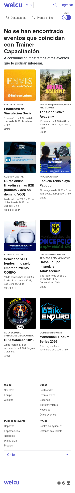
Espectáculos (12, 431)
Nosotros (9, 390)
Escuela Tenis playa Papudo (55, 183)
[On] (66, 17)
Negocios (45, 409)
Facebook (59, 483)
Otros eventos (48, 414)
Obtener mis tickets (51, 431)
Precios (8, 445)
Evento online (45, 18)
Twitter (63, 483)
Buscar (55, 5)
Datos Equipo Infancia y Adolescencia (50, 266)
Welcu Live (10, 440)
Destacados (18, 18)
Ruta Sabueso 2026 (19, 340)
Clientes (8, 400)
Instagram (68, 483)
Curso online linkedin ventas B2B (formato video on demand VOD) (19, 187)
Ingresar (67, 4)
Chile (11, 454)
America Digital (14, 176)
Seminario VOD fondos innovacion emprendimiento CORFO (18, 266)
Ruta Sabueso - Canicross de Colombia (19, 334)
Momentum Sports (51, 332)
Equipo (8, 395)
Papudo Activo (49, 176)
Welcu (13, 5)
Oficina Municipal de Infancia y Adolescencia (55, 256)
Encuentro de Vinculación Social (18, 110)
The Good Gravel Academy (52, 113)
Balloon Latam (13, 104)
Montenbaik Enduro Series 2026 (55, 338)
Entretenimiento (49, 405)
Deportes (45, 400)
